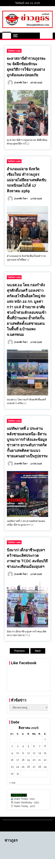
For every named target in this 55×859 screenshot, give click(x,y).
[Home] (6, 36)
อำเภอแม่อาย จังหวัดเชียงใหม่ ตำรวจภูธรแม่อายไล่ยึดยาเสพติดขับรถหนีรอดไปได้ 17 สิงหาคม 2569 (26, 180)
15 (45, 753)
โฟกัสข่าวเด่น (14, 50)
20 (34, 759)
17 (17, 759)
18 (23, 759)
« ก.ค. (12, 782)
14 (39, 753)
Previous (19, 650)
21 (39, 759)
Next (38, 650)
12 (28, 753)
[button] (43, 36)
